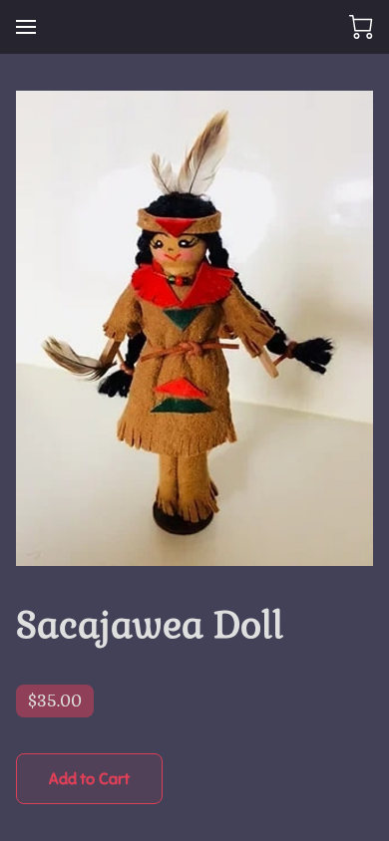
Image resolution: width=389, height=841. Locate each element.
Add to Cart (89, 779)
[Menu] (26, 27)
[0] (361, 27)
